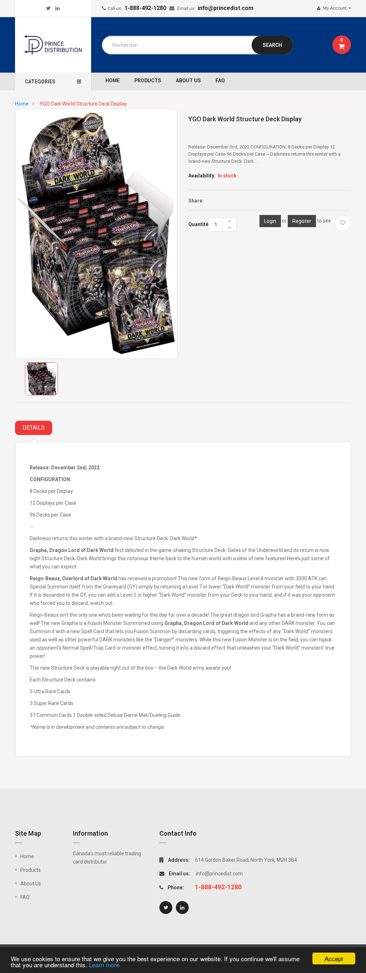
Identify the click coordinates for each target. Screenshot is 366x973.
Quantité (198, 224)
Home (27, 856)
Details (34, 427)
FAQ (25, 897)
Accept (334, 958)
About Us (30, 883)
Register (301, 221)
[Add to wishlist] (343, 223)
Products (30, 870)
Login (270, 221)
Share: (196, 201)
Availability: (202, 176)
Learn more (104, 964)
